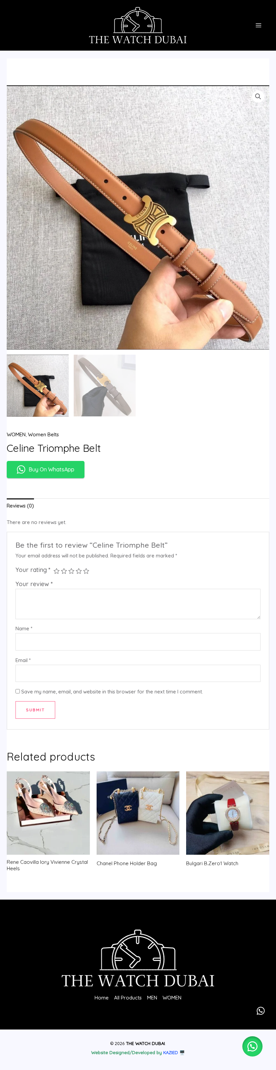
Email (23, 660)
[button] (258, 96)
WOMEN (16, 434)
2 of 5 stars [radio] (64, 571)
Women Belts (43, 434)
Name (23, 628)
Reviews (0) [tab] (20, 505)
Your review (34, 584)
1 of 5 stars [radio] (57, 571)
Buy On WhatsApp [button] (51, 469)
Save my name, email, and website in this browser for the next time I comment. (112, 691)
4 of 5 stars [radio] (79, 571)
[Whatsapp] (260, 1010)
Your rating (32, 570)
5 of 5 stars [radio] (86, 571)
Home (102, 997)
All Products (128, 997)
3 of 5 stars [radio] (71, 571)
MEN (152, 997)
